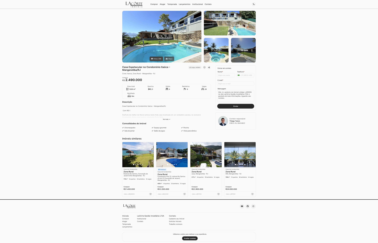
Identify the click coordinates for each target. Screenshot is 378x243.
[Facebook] (247, 206)
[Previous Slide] (124, 154)
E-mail (220, 80)
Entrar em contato (224, 68)
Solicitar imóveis (175, 221)
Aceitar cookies (190, 238)
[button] (138, 154)
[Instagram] (253, 206)
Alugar (162, 4)
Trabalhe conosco (175, 224)
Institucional (197, 4)
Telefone (240, 72)
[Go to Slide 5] (140, 164)
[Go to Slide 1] (133, 164)
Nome (220, 72)
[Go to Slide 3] (137, 164)
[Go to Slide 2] (135, 164)
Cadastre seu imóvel (176, 219)
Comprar (154, 4)
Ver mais (166, 119)
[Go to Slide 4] (138, 164)
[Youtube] (242, 206)
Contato (208, 4)
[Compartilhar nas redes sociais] (209, 67)
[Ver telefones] (254, 4)
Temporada (172, 4)
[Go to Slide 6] (142, 164)
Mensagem (222, 89)
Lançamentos (184, 4)
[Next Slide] (152, 154)
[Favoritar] (204, 67)
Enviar (235, 106)
